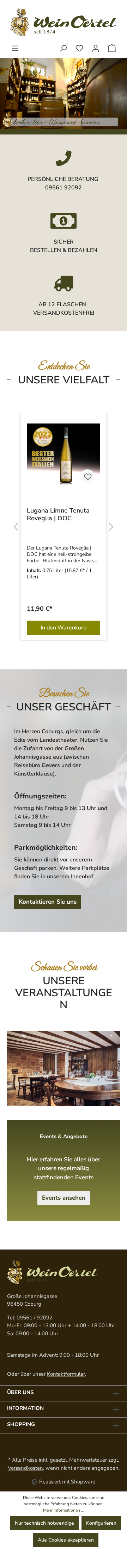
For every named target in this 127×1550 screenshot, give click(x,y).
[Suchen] (63, 48)
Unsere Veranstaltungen (63, 993)
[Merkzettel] (79, 48)
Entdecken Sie (63, 367)
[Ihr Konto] (95, 48)
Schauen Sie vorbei (64, 967)
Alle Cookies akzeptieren (66, 1540)
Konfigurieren (101, 1523)
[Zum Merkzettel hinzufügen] (43, 476)
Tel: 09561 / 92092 (30, 1317)
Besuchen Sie (64, 694)
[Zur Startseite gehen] (63, 22)
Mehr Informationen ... (63, 1510)
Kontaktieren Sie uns (48, 902)
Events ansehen (63, 1198)
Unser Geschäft (63, 707)
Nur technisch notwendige (44, 1523)
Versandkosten (25, 1467)
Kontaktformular (66, 1374)
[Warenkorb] (112, 48)
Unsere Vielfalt (63, 380)
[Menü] (15, 48)
